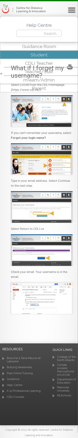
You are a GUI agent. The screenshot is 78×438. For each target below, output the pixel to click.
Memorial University (63, 389)
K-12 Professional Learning (24, 391)
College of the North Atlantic (66, 358)
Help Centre (14, 385)
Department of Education (66, 381)
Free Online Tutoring (20, 373)
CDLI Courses (15, 397)
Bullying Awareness (19, 367)
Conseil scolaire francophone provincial (65, 369)
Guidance (13, 379)
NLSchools (64, 395)
